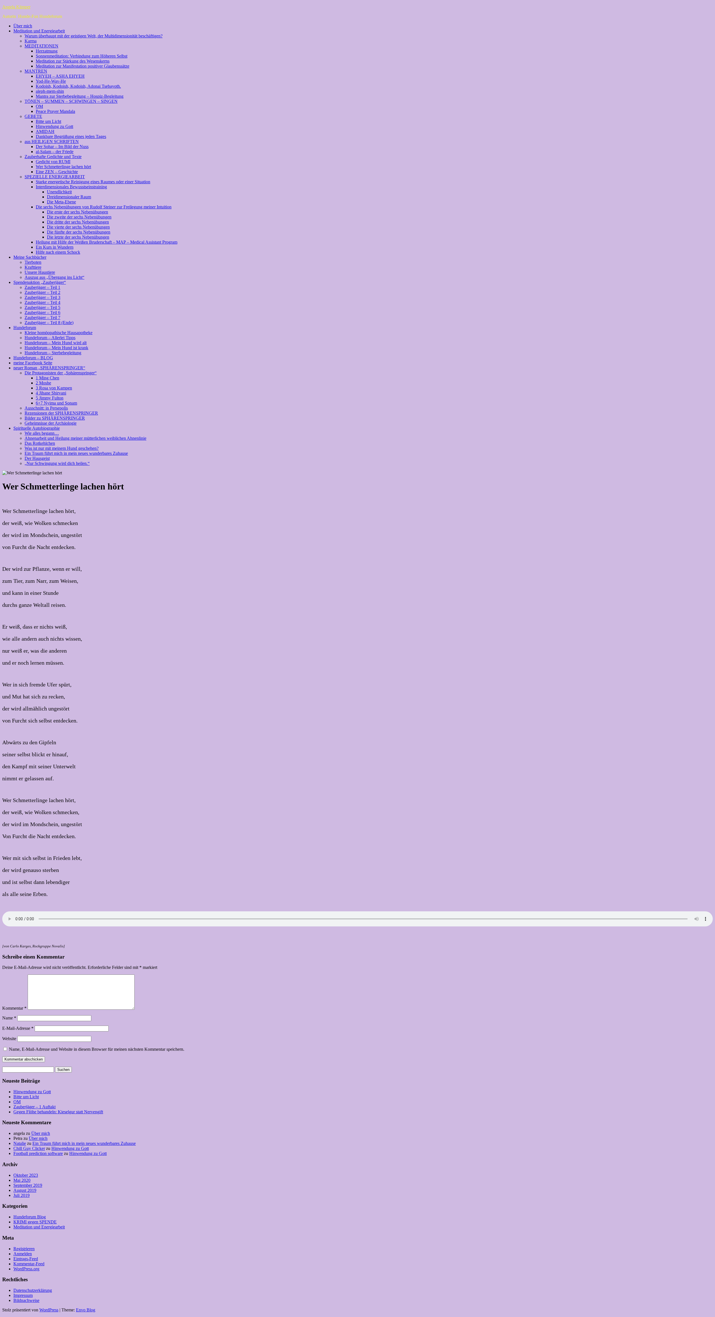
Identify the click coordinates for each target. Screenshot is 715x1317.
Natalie (19, 1143)
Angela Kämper (16, 6)
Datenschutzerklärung (32, 1290)
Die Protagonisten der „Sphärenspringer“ (61, 372)
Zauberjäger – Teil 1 (42, 287)
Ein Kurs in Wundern (54, 247)
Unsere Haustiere (40, 272)
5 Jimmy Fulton (49, 398)
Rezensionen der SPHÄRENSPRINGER (61, 413)
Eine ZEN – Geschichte (57, 171)
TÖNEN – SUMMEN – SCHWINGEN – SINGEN (71, 101)
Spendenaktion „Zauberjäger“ (39, 282)
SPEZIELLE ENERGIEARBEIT (55, 176)
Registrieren (24, 1248)
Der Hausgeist (37, 458)
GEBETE (33, 116)
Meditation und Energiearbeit (39, 30)
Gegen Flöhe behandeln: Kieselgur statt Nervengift (58, 1111)
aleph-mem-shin (50, 91)
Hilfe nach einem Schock (58, 252)
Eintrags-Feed (25, 1258)
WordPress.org (26, 1268)
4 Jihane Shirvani (51, 393)
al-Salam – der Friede (54, 151)
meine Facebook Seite (32, 362)
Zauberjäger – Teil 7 (42, 317)
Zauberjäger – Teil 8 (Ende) (49, 322)
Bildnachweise (26, 1300)
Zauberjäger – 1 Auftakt (34, 1106)
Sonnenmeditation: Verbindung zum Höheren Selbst (81, 56)
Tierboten (33, 262)
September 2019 (27, 1185)
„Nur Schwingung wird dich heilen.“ (57, 463)
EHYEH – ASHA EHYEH (60, 76)
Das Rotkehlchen (40, 443)
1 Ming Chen (47, 377)
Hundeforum (24, 327)
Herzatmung (47, 51)
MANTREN (36, 71)
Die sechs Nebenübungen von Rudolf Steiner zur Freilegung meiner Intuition (103, 207)
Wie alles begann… (42, 433)
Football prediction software (38, 1153)
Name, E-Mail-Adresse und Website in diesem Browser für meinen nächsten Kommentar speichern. (96, 1049)
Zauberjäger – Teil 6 (42, 312)
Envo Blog (85, 1310)
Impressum (23, 1295)
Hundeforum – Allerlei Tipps (50, 337)
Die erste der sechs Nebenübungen (77, 212)
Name (9, 1018)
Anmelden (22, 1253)
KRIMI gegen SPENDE (35, 1221)
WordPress (48, 1310)
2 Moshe (43, 383)
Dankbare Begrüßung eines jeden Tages (71, 136)
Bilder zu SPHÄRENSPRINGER (55, 418)
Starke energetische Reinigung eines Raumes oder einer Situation (93, 181)
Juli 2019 (21, 1195)
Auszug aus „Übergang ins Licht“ (54, 277)
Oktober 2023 (25, 1175)
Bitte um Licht (48, 121)
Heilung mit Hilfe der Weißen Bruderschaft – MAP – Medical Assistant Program (106, 242)
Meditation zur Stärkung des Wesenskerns (72, 61)
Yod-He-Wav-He (51, 81)
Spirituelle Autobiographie (36, 428)
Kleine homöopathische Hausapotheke (58, 332)
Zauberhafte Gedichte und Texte (53, 156)
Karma (31, 41)
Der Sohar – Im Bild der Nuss (62, 146)
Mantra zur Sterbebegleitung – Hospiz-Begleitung (79, 96)
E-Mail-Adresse (18, 1028)
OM (39, 106)
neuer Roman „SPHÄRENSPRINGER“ (49, 367)
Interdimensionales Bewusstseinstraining (71, 186)
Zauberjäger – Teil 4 (42, 302)
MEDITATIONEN (41, 46)
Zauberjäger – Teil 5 (42, 307)
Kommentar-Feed (28, 1263)
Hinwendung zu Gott (54, 126)
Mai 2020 (21, 1180)
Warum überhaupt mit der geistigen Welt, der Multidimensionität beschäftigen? (94, 36)
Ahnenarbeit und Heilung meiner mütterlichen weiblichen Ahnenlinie (85, 438)
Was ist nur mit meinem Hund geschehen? (62, 448)
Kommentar (14, 1008)
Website (9, 1038)
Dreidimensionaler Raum (69, 196)
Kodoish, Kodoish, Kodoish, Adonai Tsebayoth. (78, 86)
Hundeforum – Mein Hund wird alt (56, 342)
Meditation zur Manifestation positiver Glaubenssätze (82, 66)
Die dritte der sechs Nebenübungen (78, 222)
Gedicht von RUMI (53, 161)
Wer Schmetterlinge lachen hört (63, 166)
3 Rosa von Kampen (54, 388)
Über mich (22, 25)
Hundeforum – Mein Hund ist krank (56, 347)
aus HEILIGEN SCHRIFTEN (52, 141)
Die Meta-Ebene (61, 201)
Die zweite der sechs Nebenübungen (79, 217)
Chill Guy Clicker (29, 1148)
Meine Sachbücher (29, 257)
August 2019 (24, 1190)
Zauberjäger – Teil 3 (42, 297)
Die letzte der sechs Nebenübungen (78, 237)
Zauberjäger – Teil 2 (42, 292)
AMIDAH (45, 131)
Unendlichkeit (59, 191)
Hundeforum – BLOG (33, 357)
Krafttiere (33, 267)
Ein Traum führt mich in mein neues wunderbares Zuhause (76, 453)
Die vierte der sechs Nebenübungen (78, 227)
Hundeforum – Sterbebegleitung (53, 352)
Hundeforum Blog (29, 1216)
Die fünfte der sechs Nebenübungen (78, 232)
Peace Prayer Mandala (55, 111)
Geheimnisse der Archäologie (51, 423)
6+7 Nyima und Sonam (56, 403)
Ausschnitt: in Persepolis (46, 408)
